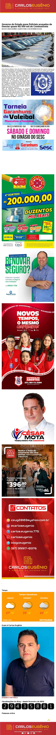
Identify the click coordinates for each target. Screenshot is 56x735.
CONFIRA (19, 96)
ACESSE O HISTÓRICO (10, 697)
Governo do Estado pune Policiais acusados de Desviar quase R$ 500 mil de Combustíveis (27, 25)
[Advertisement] (28, 164)
